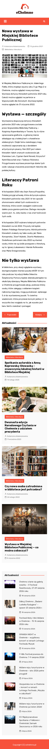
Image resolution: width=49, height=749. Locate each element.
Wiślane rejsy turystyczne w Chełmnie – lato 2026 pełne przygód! (31, 670)
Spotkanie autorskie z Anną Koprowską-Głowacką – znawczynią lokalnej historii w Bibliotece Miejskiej (24, 367)
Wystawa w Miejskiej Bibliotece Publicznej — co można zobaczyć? (21, 547)
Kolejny (39, 314)
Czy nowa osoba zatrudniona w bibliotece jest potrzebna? (23, 488)
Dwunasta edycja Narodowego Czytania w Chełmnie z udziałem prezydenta (20, 427)
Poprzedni (11, 314)
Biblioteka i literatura (13, 49)
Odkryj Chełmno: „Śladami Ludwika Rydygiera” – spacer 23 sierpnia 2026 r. (30, 604)
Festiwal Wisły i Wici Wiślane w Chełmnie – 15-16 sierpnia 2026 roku (31, 621)
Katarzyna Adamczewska (14, 46)
